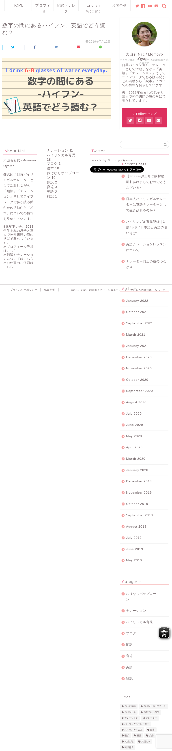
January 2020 (137, 470)
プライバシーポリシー (23, 289)
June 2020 (134, 424)
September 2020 (139, 391)
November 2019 (139, 492)
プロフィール (42, 7)
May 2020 (134, 436)
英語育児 (129, 747)
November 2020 (139, 368)
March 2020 (135, 458)
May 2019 (134, 560)
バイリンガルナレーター (137, 724)
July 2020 (134, 413)
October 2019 (137, 504)
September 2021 (139, 323)
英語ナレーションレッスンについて (146, 247)
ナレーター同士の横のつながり (146, 264)
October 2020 (137, 379)
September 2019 (139, 515)
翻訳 (129, 644)
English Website (93, 7)
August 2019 (136, 526)
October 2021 (137, 312)
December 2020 (139, 357)
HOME (18, 5)
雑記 (129, 678)
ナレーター (151, 718)
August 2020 (136, 402)
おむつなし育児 (151, 712)
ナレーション (136, 610)
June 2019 (134, 549)
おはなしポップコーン (141, 596)
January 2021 (137, 345)
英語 (129, 667)
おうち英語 (130, 706)
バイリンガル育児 (139, 622)
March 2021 (135, 334)
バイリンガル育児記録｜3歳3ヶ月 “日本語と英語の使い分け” (147, 227)
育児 (129, 656)
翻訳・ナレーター (66, 7)
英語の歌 (129, 741)
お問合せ (119, 5)
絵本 (152, 729)
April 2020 (134, 447)
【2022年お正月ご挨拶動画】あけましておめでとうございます (146, 182)
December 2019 (139, 481)
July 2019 (134, 537)
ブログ (131, 633)
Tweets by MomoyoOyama (111, 160)
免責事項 (49, 289)
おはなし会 (130, 712)
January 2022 (137, 300)
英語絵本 (145, 741)
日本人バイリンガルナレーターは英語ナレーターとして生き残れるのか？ (146, 204)
